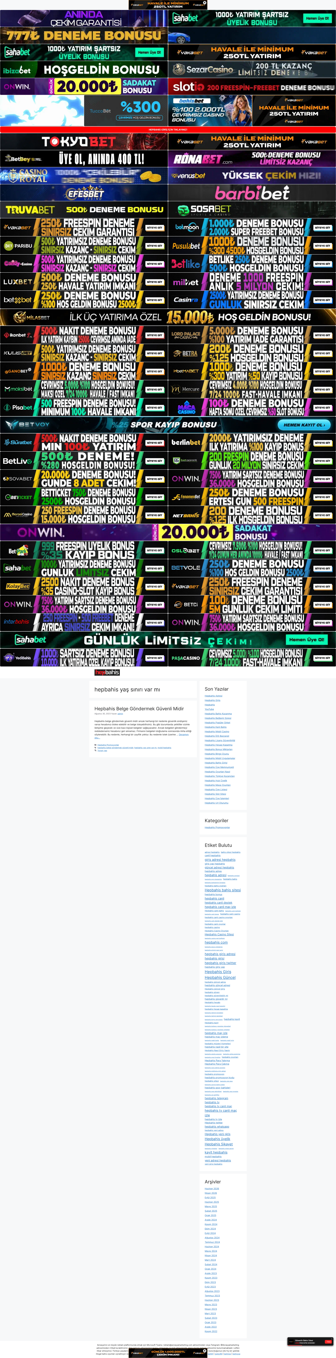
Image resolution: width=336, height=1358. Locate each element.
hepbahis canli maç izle (220, 907)
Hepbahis (210, 704)
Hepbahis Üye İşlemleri (217, 798)
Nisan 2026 (211, 1193)
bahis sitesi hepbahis (230, 852)
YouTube (209, 709)
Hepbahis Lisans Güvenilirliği (220, 740)
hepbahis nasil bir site (216, 1046)
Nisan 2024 (211, 1255)
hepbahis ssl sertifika (212, 1095)
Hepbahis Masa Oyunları (218, 785)
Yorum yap (102, 750)
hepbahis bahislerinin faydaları (215, 882)
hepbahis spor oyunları (230, 1091)
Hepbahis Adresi (213, 696)
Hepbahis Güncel (220, 977)
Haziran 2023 (212, 1300)
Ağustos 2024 (212, 1237)
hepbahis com (216, 942)
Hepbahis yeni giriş (217, 1134)
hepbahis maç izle (216, 1033)
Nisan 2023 (211, 1309)
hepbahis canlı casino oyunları (219, 917)
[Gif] (168, 317)
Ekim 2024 (210, 1228)
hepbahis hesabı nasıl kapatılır (215, 1006)
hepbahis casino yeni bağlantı (215, 938)
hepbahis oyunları (230, 1057)
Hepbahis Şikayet (219, 1144)
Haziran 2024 (212, 1246)
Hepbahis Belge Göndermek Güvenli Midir (139, 708)
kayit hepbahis (216, 1152)
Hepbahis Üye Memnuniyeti (219, 767)
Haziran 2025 (212, 1202)
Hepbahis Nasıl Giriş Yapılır (217, 1050)
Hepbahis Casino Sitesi (219, 934)
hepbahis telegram (216, 1098)
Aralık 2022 (211, 1327)
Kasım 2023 (211, 1278)
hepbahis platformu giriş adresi (215, 1071)
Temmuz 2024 (212, 1242)
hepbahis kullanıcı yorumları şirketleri (217, 1030)
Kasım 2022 (211, 1331)
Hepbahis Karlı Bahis (216, 727)
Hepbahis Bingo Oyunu (217, 754)
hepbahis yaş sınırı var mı (145, 747)
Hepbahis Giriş (212, 700)
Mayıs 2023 (211, 1304)
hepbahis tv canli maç (218, 1106)
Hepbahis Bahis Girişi (216, 762)
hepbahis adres (213, 871)
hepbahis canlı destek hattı (214, 921)
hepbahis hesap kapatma (216, 1009)
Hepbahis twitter (214, 1122)
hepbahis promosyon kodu (219, 1077)
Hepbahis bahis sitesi (223, 890)
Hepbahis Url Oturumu (216, 803)
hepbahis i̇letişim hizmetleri (214, 1013)
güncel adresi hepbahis (219, 867)
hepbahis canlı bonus (212, 914)
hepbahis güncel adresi (217, 985)
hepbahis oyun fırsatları (212, 1057)
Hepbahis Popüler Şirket (217, 722)
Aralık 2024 (211, 1220)
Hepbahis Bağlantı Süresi (218, 718)
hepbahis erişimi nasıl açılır (214, 950)
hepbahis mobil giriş (227, 1040)
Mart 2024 (210, 1260)
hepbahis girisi (214, 958)
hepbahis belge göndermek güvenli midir (115, 747)
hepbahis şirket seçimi (226, 1148)
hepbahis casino (212, 927)
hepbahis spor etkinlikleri (213, 1091)
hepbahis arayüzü (234, 876)
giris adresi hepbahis (220, 860)
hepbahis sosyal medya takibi (215, 1085)
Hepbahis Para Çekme (217, 1064)
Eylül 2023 (210, 1286)
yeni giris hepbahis (213, 1164)
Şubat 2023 (211, 1318)
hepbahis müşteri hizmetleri (218, 1043)
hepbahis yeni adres (214, 1130)
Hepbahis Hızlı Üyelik (216, 780)
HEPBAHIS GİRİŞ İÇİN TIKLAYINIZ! (168, 129)
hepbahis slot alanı (226, 1081)
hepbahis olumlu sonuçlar (213, 1054)
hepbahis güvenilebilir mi (216, 995)
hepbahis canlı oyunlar (215, 924)
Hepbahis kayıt (211, 1022)
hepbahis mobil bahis (212, 1040)
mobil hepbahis (164, 747)
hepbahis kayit (232, 1019)
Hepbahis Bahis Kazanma (218, 713)
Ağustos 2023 (212, 1291)
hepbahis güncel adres (215, 982)
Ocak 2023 (210, 1322)
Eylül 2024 (210, 1233)
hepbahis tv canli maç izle (221, 1113)
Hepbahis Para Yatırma (217, 1060)
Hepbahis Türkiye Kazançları (220, 776)
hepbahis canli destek (218, 902)
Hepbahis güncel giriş (215, 989)
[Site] (84, 227)
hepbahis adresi (215, 875)
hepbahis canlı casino (230, 914)
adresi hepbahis (212, 852)
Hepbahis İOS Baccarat (217, 736)
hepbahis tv (212, 1102)
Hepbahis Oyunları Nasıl (217, 771)
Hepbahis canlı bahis (214, 910)
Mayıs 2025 (211, 1206)
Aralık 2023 (211, 1273)
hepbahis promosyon (214, 1074)
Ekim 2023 (210, 1282)
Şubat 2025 (211, 1211)
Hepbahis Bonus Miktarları (218, 749)
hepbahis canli (214, 898)
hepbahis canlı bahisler (233, 911)
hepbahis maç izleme (216, 1036)
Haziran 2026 (212, 1188)
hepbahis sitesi (212, 1081)
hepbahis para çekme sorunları (215, 1068)
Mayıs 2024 (211, 1251)
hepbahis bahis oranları (215, 886)
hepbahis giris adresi (220, 954)
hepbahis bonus (213, 894)
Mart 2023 (210, 1313)
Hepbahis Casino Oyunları (217, 931)
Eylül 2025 (210, 1197)
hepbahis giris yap (215, 967)
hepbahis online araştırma (231, 1054)
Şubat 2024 (211, 1264)
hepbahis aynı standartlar (213, 879)
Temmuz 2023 (212, 1295)
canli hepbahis (212, 855)
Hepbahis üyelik (217, 1139)
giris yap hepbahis (215, 863)
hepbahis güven (212, 992)
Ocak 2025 (210, 1215)
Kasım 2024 (211, 1224)
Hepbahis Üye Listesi (216, 789)
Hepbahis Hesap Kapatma (218, 745)
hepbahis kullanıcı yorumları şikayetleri (218, 1026)
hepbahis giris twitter (220, 963)
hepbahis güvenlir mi (216, 999)
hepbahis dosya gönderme (213, 947)
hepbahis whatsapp (217, 1126)
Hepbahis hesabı (212, 1002)
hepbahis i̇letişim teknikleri (214, 1016)
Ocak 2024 (210, 1269)
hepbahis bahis (230, 879)
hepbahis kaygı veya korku (214, 1019)
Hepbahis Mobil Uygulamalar (220, 758)
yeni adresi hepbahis (218, 1160)
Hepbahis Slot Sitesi (215, 794)
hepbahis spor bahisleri (217, 1087)
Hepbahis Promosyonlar (108, 745)
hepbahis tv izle (213, 1119)
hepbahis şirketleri (211, 1148)
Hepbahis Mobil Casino (217, 731)
